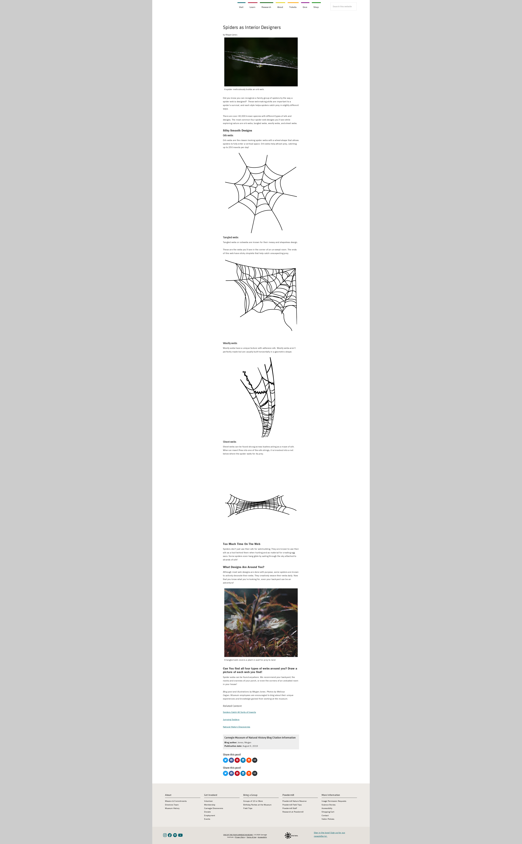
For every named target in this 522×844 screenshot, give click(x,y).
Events (207, 819)
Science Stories (328, 804)
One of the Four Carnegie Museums (238, 835)
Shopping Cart (328, 811)
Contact (325, 815)
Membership (209, 804)
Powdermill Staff (289, 808)
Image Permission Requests (334, 801)
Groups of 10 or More (253, 801)
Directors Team (172, 804)
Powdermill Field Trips (292, 804)
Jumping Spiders (231, 719)
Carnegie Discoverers (213, 808)
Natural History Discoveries (236, 726)
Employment (209, 815)
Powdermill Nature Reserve (294, 801)
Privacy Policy (240, 837)
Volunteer (208, 801)
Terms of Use (251, 837)
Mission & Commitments (176, 801)
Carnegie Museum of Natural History (176, 7)
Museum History (172, 808)
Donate (207, 811)
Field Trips (247, 808)
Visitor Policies (328, 819)
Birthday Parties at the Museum (257, 804)
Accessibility (327, 808)
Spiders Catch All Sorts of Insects (239, 712)
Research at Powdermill (292, 811)
